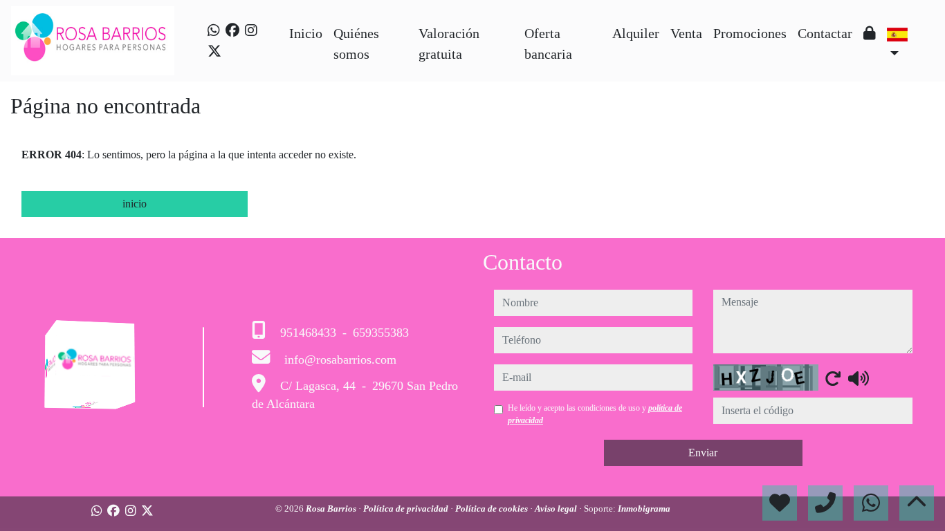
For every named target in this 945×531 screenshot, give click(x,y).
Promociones (750, 33)
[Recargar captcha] (833, 378)
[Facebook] (232, 30)
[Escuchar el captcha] (858, 378)
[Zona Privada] (869, 33)
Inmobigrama (644, 508)
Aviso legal (557, 508)
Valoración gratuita (449, 44)
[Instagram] (251, 30)
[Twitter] (214, 51)
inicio (134, 203)
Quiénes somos (356, 44)
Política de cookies (492, 508)
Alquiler (635, 33)
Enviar (702, 452)
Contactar (825, 33)
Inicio (305, 33)
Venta (686, 33)
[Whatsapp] (214, 30)
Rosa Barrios (332, 508)
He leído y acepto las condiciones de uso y (595, 414)
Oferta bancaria (548, 44)
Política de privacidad (406, 508)
